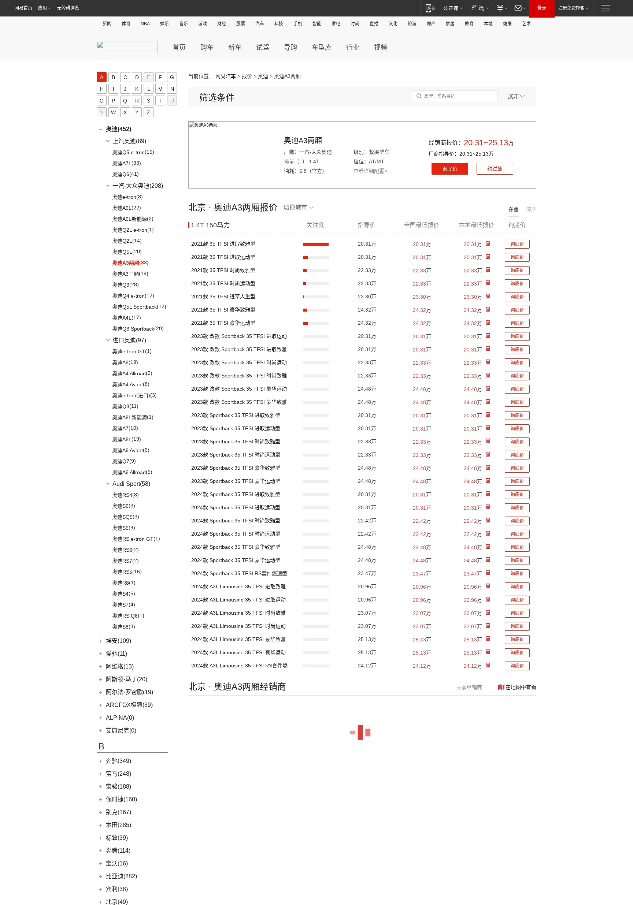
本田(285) (118, 825)
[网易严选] (479, 8)
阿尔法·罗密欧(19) (129, 692)
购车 (207, 47)
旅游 (412, 23)
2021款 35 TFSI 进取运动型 (223, 257)
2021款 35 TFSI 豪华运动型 (223, 323)
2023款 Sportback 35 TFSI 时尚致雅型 (235, 441)
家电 (336, 23)
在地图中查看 (521, 687)
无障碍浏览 (68, 8)
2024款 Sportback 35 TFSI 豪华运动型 (235, 560)
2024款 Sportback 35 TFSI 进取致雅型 (235, 494)
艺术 (526, 23)
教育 (469, 23)
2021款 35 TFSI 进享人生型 (223, 296)
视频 (380, 47)
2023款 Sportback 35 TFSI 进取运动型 (235, 428)
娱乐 (164, 23)
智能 (316, 23)
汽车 (259, 23)
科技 (278, 23)
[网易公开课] (453, 8)
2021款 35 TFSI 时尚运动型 (223, 283)
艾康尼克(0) (121, 730)
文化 (393, 23)
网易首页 (23, 8)
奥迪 (263, 76)
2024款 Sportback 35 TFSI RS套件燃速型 (239, 573)
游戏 (202, 23)
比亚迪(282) (121, 876)
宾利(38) (117, 889)
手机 (297, 23)
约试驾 (495, 169)
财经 (221, 23)
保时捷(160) (121, 799)
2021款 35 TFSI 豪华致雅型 (223, 310)
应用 (42, 8)
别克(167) (118, 812)
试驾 (262, 47)
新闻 (107, 23)
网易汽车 (225, 76)
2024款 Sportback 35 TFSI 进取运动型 (235, 507)
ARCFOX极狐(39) (129, 705)
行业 (352, 47)
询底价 (450, 169)
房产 (431, 23)
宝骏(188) (118, 786)
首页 (179, 47)
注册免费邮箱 (571, 8)
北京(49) (117, 902)
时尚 (355, 23)
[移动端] (430, 8)
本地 (488, 23)
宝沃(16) (117, 863)
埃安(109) (118, 641)
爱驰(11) (116, 654)
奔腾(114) (118, 851)
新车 (234, 47)
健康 (507, 23)
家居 (450, 23)
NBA (145, 23)
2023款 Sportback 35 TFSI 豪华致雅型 (235, 468)
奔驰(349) (118, 761)
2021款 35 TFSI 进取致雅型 (223, 244)
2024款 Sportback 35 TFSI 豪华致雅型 (235, 547)
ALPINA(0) (120, 718)
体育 (126, 23)
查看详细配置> (370, 171)
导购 (290, 47)
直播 (374, 23)
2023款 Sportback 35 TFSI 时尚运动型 (235, 455)
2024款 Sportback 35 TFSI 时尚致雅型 (235, 521)
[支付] (501, 8)
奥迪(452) (118, 129)
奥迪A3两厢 (303, 141)
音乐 (183, 23)
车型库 (322, 47)
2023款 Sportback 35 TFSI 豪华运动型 (235, 481)
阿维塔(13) (120, 666)
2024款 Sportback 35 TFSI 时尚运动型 (235, 534)
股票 (240, 23)
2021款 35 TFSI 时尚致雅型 (223, 270)
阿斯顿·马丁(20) (126, 679)
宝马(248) (118, 774)
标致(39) (117, 838)
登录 (541, 8)
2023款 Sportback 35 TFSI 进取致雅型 (235, 415)
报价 (247, 76)
